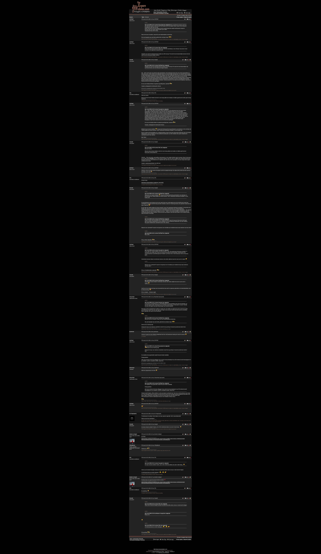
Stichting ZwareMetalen (163, 552)
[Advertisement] (171, 5)
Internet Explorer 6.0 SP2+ (158, 551)
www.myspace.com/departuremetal (177, 438)
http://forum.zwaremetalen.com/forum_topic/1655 (152, 182)
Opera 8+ (167, 551)
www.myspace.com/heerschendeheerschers (150, 438)
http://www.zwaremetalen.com (160, 549)
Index (155, 12)
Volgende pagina (187, 17)
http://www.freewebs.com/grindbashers (162, 439)
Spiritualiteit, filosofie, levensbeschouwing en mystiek (161, 13)
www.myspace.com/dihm (165, 438)
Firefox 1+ (172, 551)
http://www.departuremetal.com (147, 439)
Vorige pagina (179, 17)
